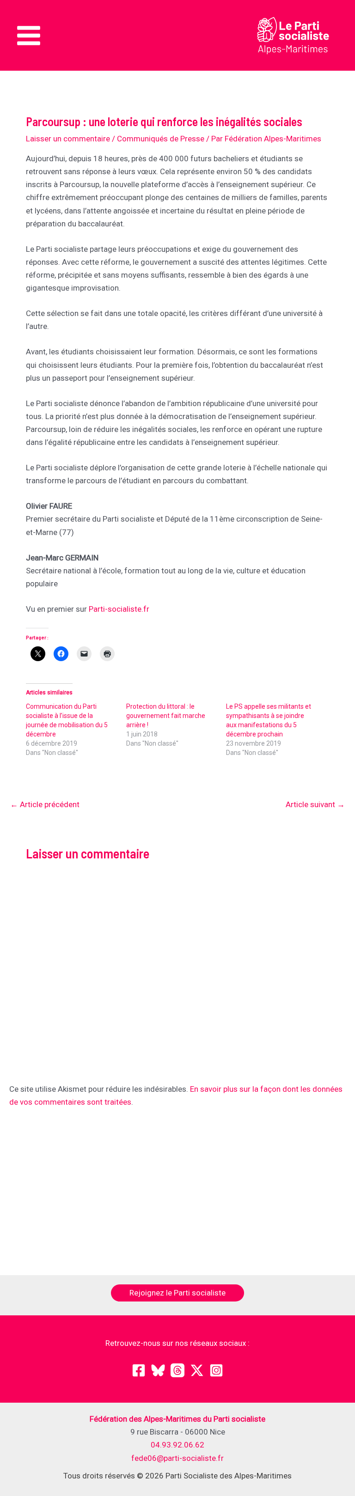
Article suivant (315, 804)
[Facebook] (139, 1370)
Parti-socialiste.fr (119, 609)
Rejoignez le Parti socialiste (177, 1292)
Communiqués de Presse (160, 138)
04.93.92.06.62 (177, 1444)
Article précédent (45, 804)
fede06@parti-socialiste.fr (177, 1458)
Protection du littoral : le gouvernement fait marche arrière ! (165, 716)
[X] (197, 1370)
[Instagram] (216, 1370)
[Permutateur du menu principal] (28, 35)
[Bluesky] (158, 1370)
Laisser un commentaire (68, 138)
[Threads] (177, 1370)
